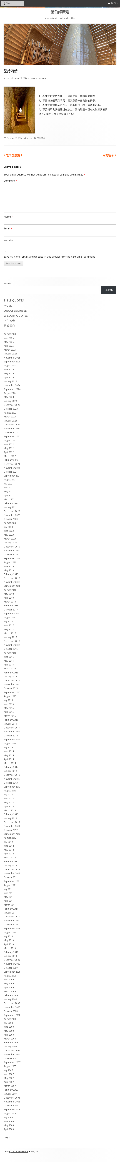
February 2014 (11, 766)
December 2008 (12, 1003)
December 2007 (12, 1050)
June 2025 (9, 369)
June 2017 (9, 625)
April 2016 (9, 664)
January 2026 (10, 353)
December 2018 (12, 578)
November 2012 (12, 826)
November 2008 (12, 1007)
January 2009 (10, 999)
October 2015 (11, 688)
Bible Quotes (14, 300)
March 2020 (10, 538)
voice (6, 78)
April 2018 (9, 597)
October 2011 (11, 877)
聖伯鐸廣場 (60, 11)
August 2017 (10, 617)
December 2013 (12, 774)
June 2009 (9, 979)
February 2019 (11, 574)
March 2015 (10, 715)
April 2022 (9, 452)
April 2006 (9, 1129)
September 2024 (12, 389)
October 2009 (11, 967)
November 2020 (12, 515)
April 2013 (9, 806)
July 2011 (8, 889)
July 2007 (8, 1070)
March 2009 (10, 991)
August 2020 (10, 522)
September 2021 (12, 475)
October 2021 (11, 471)
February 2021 (11, 503)
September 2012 (12, 833)
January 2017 (10, 637)
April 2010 (9, 944)
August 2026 (10, 333)
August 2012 (10, 837)
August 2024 (10, 393)
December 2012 (12, 822)
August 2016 (10, 652)
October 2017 (11, 609)
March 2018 (10, 601)
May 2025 (9, 373)
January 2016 (10, 676)
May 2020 (9, 534)
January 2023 (10, 420)
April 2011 (9, 900)
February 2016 (11, 672)
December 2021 (12, 463)
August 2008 (10, 1018)
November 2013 (12, 778)
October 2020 (11, 518)
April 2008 (9, 1034)
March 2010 (10, 948)
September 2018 (12, 585)
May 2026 (9, 341)
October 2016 (11, 648)
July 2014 (8, 747)
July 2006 (8, 1117)
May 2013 (9, 802)
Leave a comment (38, 78)
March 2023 (10, 416)
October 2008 (11, 1011)
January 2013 (10, 818)
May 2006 (9, 1125)
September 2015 (12, 692)
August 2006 (10, 1113)
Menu (114, 3)
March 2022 (10, 455)
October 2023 (11, 408)
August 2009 (10, 975)
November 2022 (12, 428)
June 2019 (9, 566)
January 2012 (10, 865)
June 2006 (9, 1121)
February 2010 (11, 952)
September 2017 (12, 613)
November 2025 (12, 357)
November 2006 (12, 1101)
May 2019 (9, 570)
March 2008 (10, 1038)
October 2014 (11, 735)
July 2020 (8, 526)
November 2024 (12, 385)
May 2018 (9, 593)
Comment (10, 180)
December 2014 (12, 727)
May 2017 (9, 629)
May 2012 (9, 849)
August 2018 (10, 589)
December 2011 (12, 869)
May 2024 (9, 396)
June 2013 (9, 798)
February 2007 (11, 1089)
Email (8, 228)
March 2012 (10, 857)
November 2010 (12, 920)
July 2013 (8, 794)
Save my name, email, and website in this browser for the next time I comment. (49, 256)
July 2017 (8, 621)
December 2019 (12, 546)
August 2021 (10, 479)
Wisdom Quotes (16, 315)
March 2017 (10, 633)
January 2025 (10, 381)
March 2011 (10, 904)
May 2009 (9, 983)
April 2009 (9, 987)
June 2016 (9, 656)
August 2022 (10, 440)
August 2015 (10, 696)
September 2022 (12, 436)
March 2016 (10, 668)
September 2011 (12, 881)
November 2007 (12, 1054)
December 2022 (12, 424)
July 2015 (8, 700)
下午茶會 (41, 138)
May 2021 (9, 491)
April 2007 (9, 1081)
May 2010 (9, 940)
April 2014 (9, 759)
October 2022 (11, 432)
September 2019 (12, 558)
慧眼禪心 (9, 326)
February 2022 (11, 459)
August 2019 (10, 562)
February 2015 (11, 719)
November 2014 (12, 731)
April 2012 (9, 853)
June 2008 (9, 1026)
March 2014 (10, 763)
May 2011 (9, 896)
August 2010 (10, 932)
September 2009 (12, 971)
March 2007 (10, 1085)
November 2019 (12, 550)
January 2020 (10, 542)
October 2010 (11, 924)
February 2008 (11, 1042)
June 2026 (9, 337)
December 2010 (12, 916)
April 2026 (9, 345)
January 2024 (10, 400)
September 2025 (12, 361)
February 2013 (11, 814)
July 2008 (8, 1022)
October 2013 (11, 782)
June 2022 (9, 444)
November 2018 (12, 581)
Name (8, 216)
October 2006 (11, 1105)
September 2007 (12, 1062)
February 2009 (11, 995)
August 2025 (10, 365)
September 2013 (12, 786)
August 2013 (10, 790)
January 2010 (10, 955)
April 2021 (9, 495)
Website (8, 240)
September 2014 (12, 739)
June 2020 (9, 530)
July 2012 (8, 841)
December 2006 (12, 1097)
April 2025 (9, 377)
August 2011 (10, 885)
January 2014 (10, 770)
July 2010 (8, 936)
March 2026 (10, 349)
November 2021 (12, 467)
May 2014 (9, 755)
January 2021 (10, 507)
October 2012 (11, 829)
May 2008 (9, 1030)
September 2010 (12, 928)
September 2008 (12, 1015)
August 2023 (10, 412)
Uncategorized (15, 310)
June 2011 (9, 892)
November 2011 (12, 873)
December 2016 (12, 641)
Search (7, 283)
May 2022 (9, 448)
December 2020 (12, 511)
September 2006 (12, 1109)
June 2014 (9, 751)
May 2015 (9, 707)
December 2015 (12, 680)
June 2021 (9, 487)
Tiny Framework (19, 1151)
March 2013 (10, 810)
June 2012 (9, 845)
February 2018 (11, 605)
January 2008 (10, 1046)
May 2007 (9, 1078)
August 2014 (10, 743)
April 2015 (9, 711)
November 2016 (12, 644)
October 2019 (11, 554)
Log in (7, 1137)
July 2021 (8, 483)
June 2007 (9, 1074)
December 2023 (12, 404)
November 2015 (12, 684)
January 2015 (10, 723)
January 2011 (10, 912)
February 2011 (11, 908)
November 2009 (12, 963)
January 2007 (10, 1093)
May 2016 (9, 660)
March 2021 (10, 499)
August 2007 (10, 1066)
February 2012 (11, 861)
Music (8, 305)
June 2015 (9, 704)
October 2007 (11, 1058)
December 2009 (12, 959)
